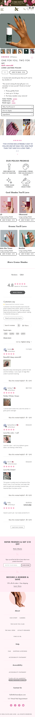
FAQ (9, 651)
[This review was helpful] (26, 381)
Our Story (13, 618)
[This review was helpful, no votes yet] (26, 495)
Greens (15, 99)
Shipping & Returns (20, 651)
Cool (13, 101)
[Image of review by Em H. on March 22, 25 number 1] (7, 476)
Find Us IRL (17, 636)
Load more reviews (17, 527)
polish (23, 333)
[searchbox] (10, 325)
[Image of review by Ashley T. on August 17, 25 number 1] (7, 402)
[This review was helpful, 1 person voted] (26, 418)
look (17, 333)
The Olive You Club (17, 624)
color (5, 333)
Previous (2, 51)
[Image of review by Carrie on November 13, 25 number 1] (7, 363)
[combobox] (24, 342)
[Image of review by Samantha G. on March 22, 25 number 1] (7, 439)
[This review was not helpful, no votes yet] (29, 381)
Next (33, 51)
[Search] (24, 9)
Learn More (17, 586)
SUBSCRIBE (26, 565)
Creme (13, 103)
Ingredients (6, 114)
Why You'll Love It (9, 107)
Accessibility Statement (17, 657)
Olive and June (10, 714)
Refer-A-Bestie (17, 549)
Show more (7, 338)
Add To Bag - (9, 220)
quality (12, 333)
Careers (22, 618)
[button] (2, 127)
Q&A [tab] (22, 275)
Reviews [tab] (14, 275)
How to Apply (7, 110)
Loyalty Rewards (24, 630)
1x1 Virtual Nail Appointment (17, 698)
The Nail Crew (10, 630)
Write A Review (17, 292)
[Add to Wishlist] (32, 58)
